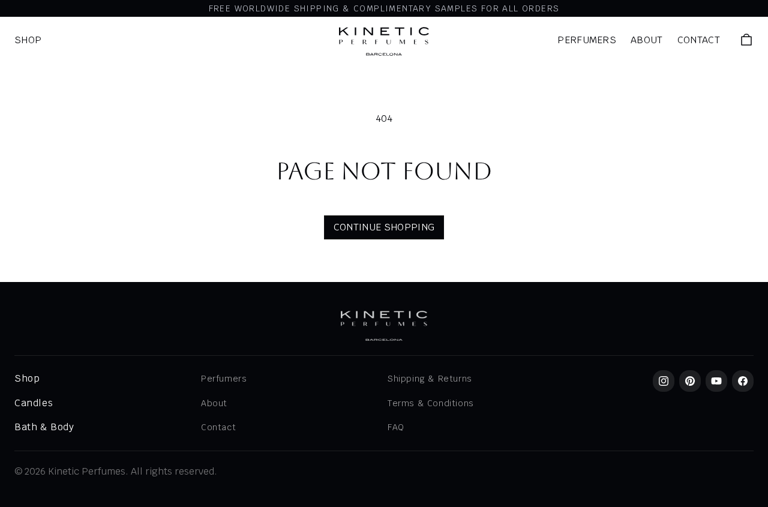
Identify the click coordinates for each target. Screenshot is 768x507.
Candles (33, 403)
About (647, 40)
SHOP (27, 40)
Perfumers (586, 40)
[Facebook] (743, 381)
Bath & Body (44, 427)
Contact (698, 40)
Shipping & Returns (430, 378)
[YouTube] (716, 381)
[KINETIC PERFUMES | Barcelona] (384, 41)
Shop (27, 378)
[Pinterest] (690, 381)
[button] (746, 39)
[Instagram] (663, 381)
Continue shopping (384, 227)
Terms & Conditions (431, 403)
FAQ (396, 427)
